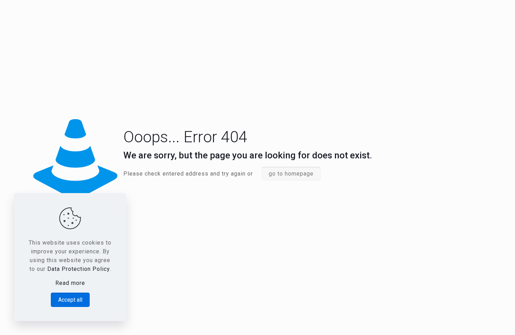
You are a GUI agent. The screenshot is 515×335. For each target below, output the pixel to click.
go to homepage (291, 173)
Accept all (70, 299)
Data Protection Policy (78, 269)
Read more (70, 283)
